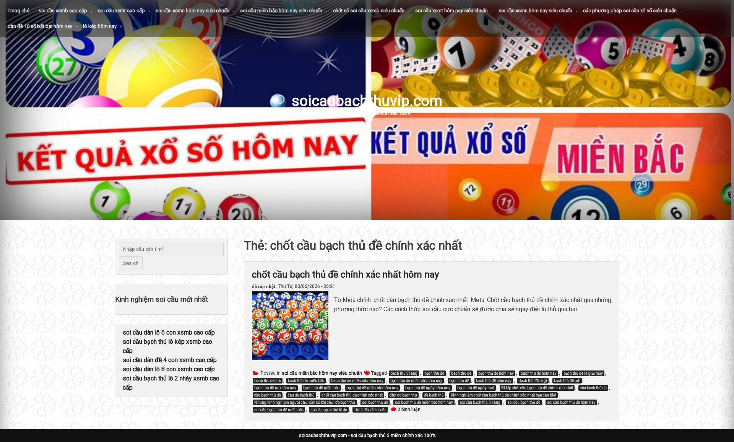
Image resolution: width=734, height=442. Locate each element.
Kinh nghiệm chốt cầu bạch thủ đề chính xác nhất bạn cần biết (503, 395)
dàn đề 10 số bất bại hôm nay (40, 26)
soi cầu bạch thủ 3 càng (480, 402)
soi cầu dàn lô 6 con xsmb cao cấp (169, 332)
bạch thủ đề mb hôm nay (275, 388)
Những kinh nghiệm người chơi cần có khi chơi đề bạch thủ (304, 402)
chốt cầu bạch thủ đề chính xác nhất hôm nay (345, 274)
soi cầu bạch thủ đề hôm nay (571, 402)
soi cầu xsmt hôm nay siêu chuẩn (451, 10)
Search (130, 263)
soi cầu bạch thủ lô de (328, 410)
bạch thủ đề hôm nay (494, 381)
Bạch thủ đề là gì (532, 381)
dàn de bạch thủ (403, 395)
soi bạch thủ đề (375, 402)
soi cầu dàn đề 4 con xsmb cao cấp (170, 360)
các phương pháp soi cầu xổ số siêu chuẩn (630, 10)
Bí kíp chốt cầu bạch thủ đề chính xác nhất (537, 388)
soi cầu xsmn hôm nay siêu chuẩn (192, 10)
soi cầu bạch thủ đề (523, 402)
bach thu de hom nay (539, 373)
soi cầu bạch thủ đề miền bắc (279, 410)
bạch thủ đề (459, 381)
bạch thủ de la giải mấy (583, 373)
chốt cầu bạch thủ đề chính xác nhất (352, 395)
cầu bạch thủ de (593, 388)
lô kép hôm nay (100, 26)
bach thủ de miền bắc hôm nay (357, 381)
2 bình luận (409, 409)
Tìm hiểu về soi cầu (370, 410)
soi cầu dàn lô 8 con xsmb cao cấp (169, 369)
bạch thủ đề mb (567, 381)
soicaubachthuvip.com (367, 100)
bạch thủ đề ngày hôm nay (427, 388)
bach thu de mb (267, 381)
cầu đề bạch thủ (301, 395)
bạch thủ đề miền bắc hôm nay (372, 388)
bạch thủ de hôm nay (496, 373)
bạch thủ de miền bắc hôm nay (416, 381)
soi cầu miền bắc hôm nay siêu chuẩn (281, 10)
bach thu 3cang (403, 373)
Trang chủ (18, 10)
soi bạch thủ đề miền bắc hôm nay (424, 402)
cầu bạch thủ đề (267, 395)
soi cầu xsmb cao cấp (63, 10)
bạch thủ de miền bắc (306, 381)
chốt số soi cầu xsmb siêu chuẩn (368, 10)
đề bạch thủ (434, 395)
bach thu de (461, 373)
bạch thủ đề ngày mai (475, 388)
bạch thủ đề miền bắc (321, 388)
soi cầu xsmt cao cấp (121, 10)
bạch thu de (434, 373)
